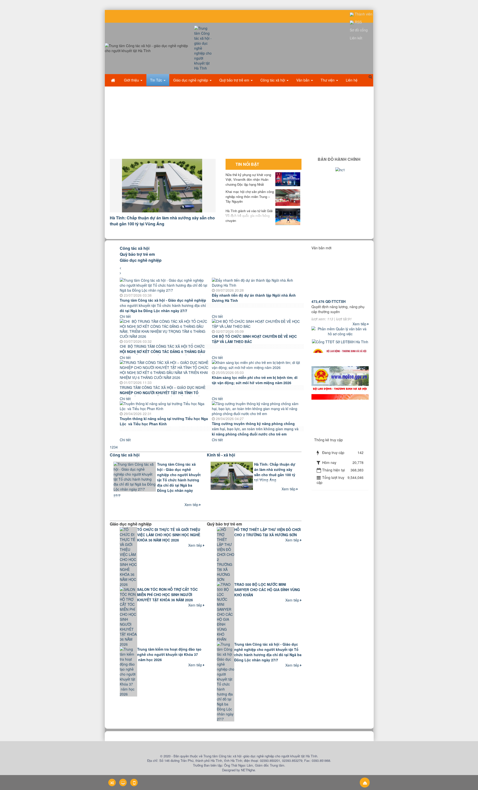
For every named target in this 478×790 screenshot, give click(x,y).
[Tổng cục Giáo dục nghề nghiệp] (340, 354)
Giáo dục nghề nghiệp (141, 260)
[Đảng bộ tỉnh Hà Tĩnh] (340, 405)
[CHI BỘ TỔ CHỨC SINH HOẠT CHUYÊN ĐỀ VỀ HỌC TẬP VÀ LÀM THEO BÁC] (256, 323)
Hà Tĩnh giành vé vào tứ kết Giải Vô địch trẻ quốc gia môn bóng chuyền (249, 215)
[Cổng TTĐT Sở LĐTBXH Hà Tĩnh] (340, 341)
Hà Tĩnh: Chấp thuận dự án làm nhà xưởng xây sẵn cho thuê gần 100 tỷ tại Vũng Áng (162, 221)
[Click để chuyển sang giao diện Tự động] (112, 782)
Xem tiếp (191, 504)
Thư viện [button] (328, 80)
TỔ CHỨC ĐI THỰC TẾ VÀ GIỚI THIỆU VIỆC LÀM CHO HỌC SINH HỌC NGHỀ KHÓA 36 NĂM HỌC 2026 (168, 534)
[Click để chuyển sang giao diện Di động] (134, 782)
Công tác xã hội (134, 248)
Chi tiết (125, 316)
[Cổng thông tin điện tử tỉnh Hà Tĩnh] (340, 432)
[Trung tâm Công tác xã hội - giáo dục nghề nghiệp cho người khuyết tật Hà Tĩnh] (203, 47)
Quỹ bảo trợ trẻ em (137, 254)
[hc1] (340, 169)
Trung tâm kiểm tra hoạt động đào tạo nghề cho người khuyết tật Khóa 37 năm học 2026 (169, 654)
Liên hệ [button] (352, 80)
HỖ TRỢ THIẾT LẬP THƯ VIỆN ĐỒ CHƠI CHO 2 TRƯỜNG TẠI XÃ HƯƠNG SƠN (267, 532)
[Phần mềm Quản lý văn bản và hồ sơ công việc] (340, 330)
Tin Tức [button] (156, 80)
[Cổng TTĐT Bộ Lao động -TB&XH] (340, 378)
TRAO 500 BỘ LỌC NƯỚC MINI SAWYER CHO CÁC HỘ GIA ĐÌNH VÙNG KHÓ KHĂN (267, 589)
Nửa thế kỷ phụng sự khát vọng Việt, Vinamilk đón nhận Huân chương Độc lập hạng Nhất (248, 179)
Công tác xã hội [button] (273, 80)
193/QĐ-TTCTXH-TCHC (330, 314)
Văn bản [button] (303, 80)
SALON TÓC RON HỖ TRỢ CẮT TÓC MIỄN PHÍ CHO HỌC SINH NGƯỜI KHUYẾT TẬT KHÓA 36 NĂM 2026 (167, 594)
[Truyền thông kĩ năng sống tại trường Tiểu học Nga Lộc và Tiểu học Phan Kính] (164, 405)
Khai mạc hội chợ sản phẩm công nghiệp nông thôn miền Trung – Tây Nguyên (250, 196)
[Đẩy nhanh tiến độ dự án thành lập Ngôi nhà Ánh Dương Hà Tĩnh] (256, 281)
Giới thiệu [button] (132, 80)
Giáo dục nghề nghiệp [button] (191, 80)
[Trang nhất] (113, 80)
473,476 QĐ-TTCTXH (328, 289)
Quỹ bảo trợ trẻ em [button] (234, 80)
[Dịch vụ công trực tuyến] (340, 456)
